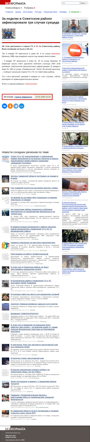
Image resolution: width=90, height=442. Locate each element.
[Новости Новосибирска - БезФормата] (13, 2)
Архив (18, 12)
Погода (38, 12)
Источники (28, 12)
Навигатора (31, 84)
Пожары (63, 12)
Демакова (55, 54)
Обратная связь (10, 435)
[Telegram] (16, 106)
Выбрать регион (10, 437)
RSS (23, 440)
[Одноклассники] (10, 106)
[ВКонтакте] (4, 106)
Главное (9, 12)
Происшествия (50, 12)
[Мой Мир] (21, 106)
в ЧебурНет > (75, 12)
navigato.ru (9, 40)
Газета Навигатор (23, 97)
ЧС (37, 46)
